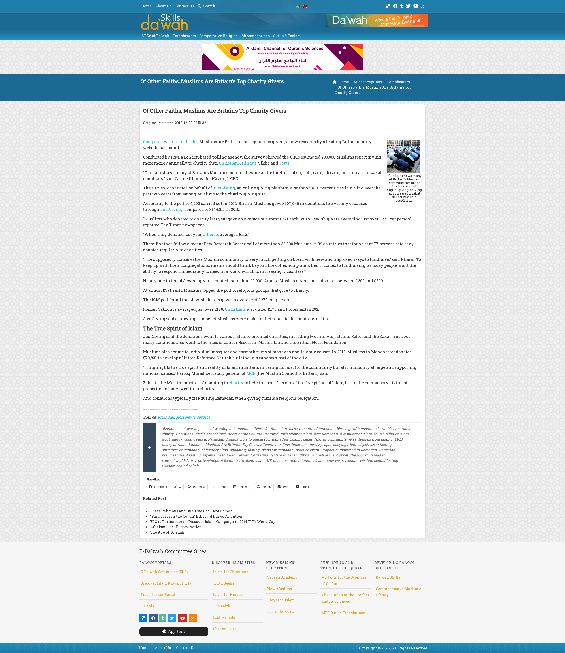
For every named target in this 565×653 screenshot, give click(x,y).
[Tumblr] (402, 5)
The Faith (221, 606)
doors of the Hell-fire (245, 434)
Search (208, 6)
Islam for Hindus (228, 594)
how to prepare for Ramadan (264, 439)
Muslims (195, 444)
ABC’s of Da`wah (155, 35)
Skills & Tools (285, 35)
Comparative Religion (218, 35)
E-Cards (147, 606)
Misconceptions (255, 35)
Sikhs (304, 455)
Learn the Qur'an (282, 611)
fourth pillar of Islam (391, 434)
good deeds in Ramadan (204, 439)
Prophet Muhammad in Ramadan (349, 449)
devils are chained (210, 434)
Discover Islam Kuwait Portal (167, 583)
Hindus (249, 163)
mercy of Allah (174, 444)
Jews (283, 163)
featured (271, 434)
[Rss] (423, 5)
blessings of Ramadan (355, 428)
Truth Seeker (224, 583)
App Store (176, 631)
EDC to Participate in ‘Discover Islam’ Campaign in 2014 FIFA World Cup (212, 521)
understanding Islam (307, 460)
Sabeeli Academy (282, 577)
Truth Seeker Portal (158, 594)
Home (146, 6)
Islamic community (330, 439)
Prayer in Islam (281, 600)
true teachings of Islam (214, 460)
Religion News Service (189, 417)
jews (352, 439)
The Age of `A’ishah (167, 532)
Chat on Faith (225, 629)
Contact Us (184, 6)
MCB (251, 373)
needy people (320, 444)
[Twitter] (409, 5)
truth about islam (249, 460)
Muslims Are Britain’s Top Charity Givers (239, 444)
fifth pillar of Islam (296, 434)
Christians (229, 163)
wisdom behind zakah (180, 465)
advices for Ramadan (269, 428)
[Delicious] (388, 5)
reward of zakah (283, 455)
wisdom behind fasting (379, 460)
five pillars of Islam (356, 434)
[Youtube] (416, 5)
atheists (211, 234)
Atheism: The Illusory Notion (176, 526)
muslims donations (291, 444)
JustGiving (224, 188)
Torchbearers (184, 35)
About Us (163, 6)
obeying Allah (344, 444)
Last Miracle (224, 617)
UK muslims (277, 460)
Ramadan (387, 449)
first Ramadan (326, 434)
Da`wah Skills (388, 577)
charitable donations (392, 428)
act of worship (188, 428)
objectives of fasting (374, 444)
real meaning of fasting (181, 455)
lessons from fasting (375, 439)
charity (236, 382)
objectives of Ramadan (180, 449)
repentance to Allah (219, 455)
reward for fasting (252, 455)
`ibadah (168, 428)
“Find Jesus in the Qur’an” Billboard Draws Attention (196, 516)
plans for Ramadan (277, 449)
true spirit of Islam (177, 460)
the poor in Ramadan (367, 455)
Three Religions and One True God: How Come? (191, 511)
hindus (232, 439)
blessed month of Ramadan (311, 428)
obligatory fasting (244, 449)
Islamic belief (301, 439)
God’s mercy (172, 439)
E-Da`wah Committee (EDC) (164, 571)
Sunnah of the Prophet (329, 455)
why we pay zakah (342, 460)
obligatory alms (215, 449)
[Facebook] (396, 5)
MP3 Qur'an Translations (343, 612)
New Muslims (279, 588)
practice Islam (307, 449)
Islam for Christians (230, 571)
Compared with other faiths (170, 141)
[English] (305, 6)
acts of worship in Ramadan (225, 428)
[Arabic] (298, 6)
